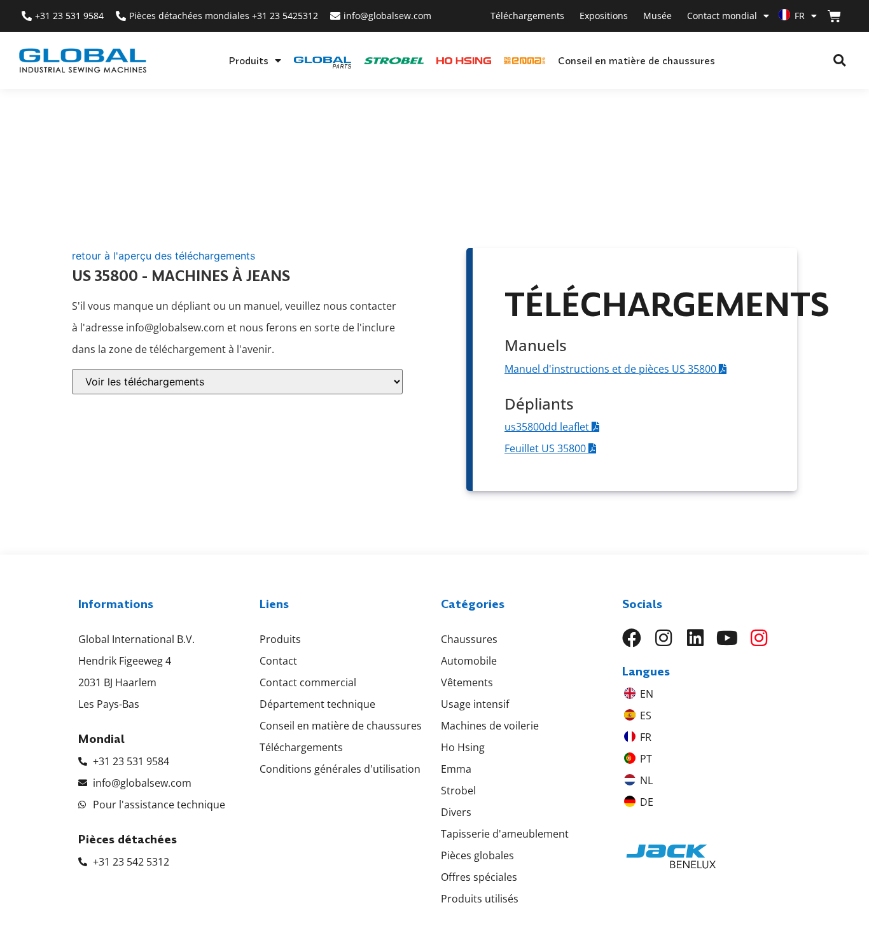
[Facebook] (631, 637)
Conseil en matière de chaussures (636, 60)
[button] (839, 61)
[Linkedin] (695, 637)
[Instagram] (663, 637)
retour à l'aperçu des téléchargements (163, 255)
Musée (657, 16)
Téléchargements (527, 16)
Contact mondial (722, 16)
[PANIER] (834, 16)
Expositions (604, 16)
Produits (248, 60)
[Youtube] (727, 637)
